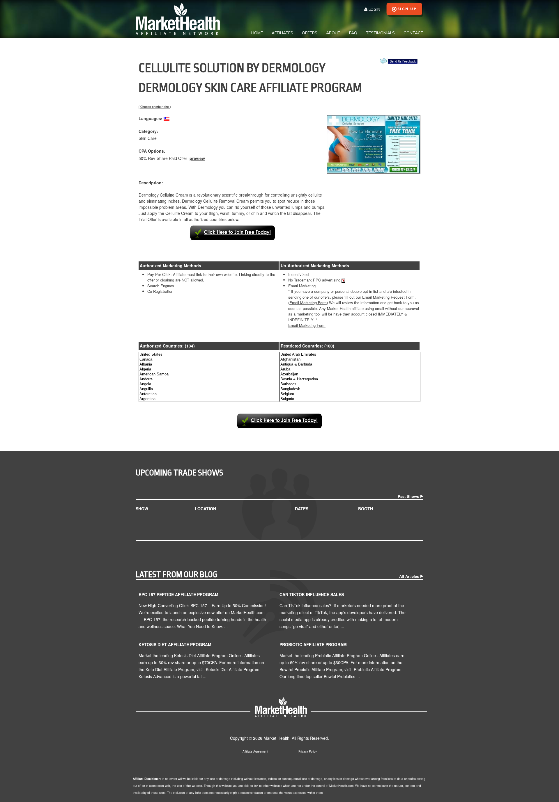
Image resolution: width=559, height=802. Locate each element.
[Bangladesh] (350, 389)
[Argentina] (209, 399)
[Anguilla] (209, 389)
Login (373, 9)
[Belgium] (350, 394)
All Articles (409, 576)
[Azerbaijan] (350, 374)
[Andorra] (209, 379)
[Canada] (209, 359)
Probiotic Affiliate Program (313, 644)
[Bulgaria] (350, 399)
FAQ (353, 32)
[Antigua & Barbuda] (350, 364)
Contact (413, 32)
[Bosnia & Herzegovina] (350, 379)
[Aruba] (350, 369)
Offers (309, 32)
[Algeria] (209, 369)
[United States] (209, 354)
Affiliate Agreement (255, 751)
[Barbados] (350, 384)
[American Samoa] (209, 374)
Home (257, 32)
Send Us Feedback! (403, 61)
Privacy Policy (307, 751)
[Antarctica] (209, 394)
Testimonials (380, 32)
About (333, 32)
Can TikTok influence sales (312, 594)
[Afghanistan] (350, 359)
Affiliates (282, 32)
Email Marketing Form (307, 325)
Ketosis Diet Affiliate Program (175, 644)
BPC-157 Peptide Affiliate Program (178, 594)
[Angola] (209, 384)
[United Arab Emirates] (350, 354)
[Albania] (209, 364)
